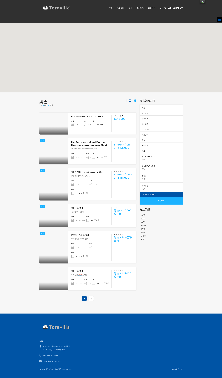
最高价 (144, 140)
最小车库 (145, 146)
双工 (143, 222)
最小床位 (145, 124)
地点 (143, 108)
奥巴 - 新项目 (77, 208)
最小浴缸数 (146, 129)
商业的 (143, 236)
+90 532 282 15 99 (50, 355)
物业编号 (145, 186)
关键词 (144, 176)
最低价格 (145, 135)
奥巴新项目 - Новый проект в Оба (87, 172)
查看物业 (54, 130)
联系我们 (151, 8)
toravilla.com (67, 369)
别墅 (143, 239)
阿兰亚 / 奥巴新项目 (80, 235)
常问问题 (140, 8)
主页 (110, 8)
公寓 (143, 215)
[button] (96, 58)
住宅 (143, 229)
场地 (143, 232)
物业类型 (145, 119)
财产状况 (145, 113)
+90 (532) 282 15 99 (172, 8)
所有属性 (120, 8)
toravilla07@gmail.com (52, 361)
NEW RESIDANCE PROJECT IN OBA (87, 116)
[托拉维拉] (56, 13)
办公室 (143, 226)
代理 (143, 151)
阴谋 (143, 219)
